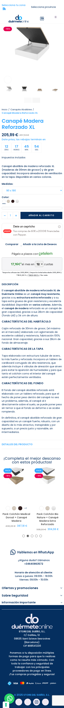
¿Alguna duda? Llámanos (34, 560)
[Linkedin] (45, 702)
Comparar (11, 244)
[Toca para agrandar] (7, 79)
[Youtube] (27, 702)
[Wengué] (13, 201)
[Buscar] (48, 18)
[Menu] (3, 18)
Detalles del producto (17, 444)
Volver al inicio (55, 111)
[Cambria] (8, 201)
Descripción (10, 284)
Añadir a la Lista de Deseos (40, 244)
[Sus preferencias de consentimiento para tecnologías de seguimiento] (6, 705)
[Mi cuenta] (60, 18)
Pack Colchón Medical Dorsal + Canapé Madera (16, 517)
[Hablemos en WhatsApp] (32, 552)
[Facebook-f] (18, 702)
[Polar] (17, 201)
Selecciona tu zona (14, 7)
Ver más (44, 275)
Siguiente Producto (59, 111)
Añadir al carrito (41, 215)
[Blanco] (4, 201)
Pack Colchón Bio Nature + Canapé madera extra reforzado (47, 519)
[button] (5, 55)
